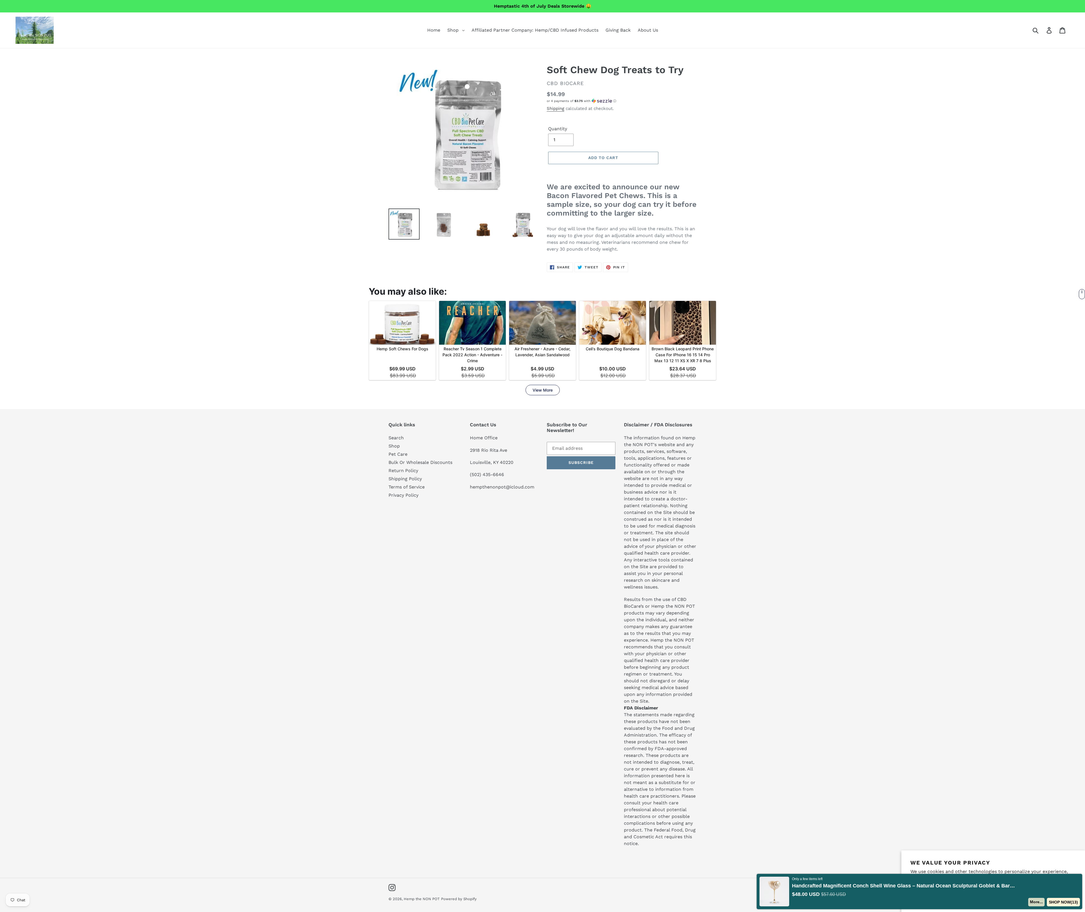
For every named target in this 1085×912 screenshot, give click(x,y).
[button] (621, 101)
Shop (394, 446)
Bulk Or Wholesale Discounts (420, 462)
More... (1036, 902)
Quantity (557, 128)
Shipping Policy (405, 478)
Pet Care (398, 454)
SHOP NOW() (1063, 902)
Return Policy (403, 470)
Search (396, 437)
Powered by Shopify (459, 899)
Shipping (555, 108)
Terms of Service (407, 487)
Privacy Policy (403, 495)
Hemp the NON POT (422, 899)
